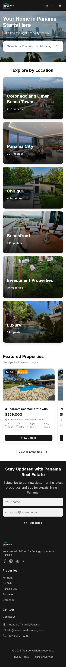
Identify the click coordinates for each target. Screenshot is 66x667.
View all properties (30, 451)
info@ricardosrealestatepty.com (25, 630)
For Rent (7, 577)
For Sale (7, 583)
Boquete (8, 594)
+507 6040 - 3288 (18, 635)
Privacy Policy (21, 656)
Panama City (10, 588)
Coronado (9, 599)
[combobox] (49, 5)
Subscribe (36, 522)
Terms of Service (43, 656)
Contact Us (9, 616)
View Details (28, 437)
